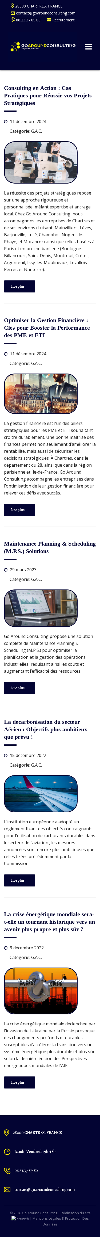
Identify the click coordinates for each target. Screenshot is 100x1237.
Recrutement (63, 19)
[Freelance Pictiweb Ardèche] (20, 1218)
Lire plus (17, 286)
